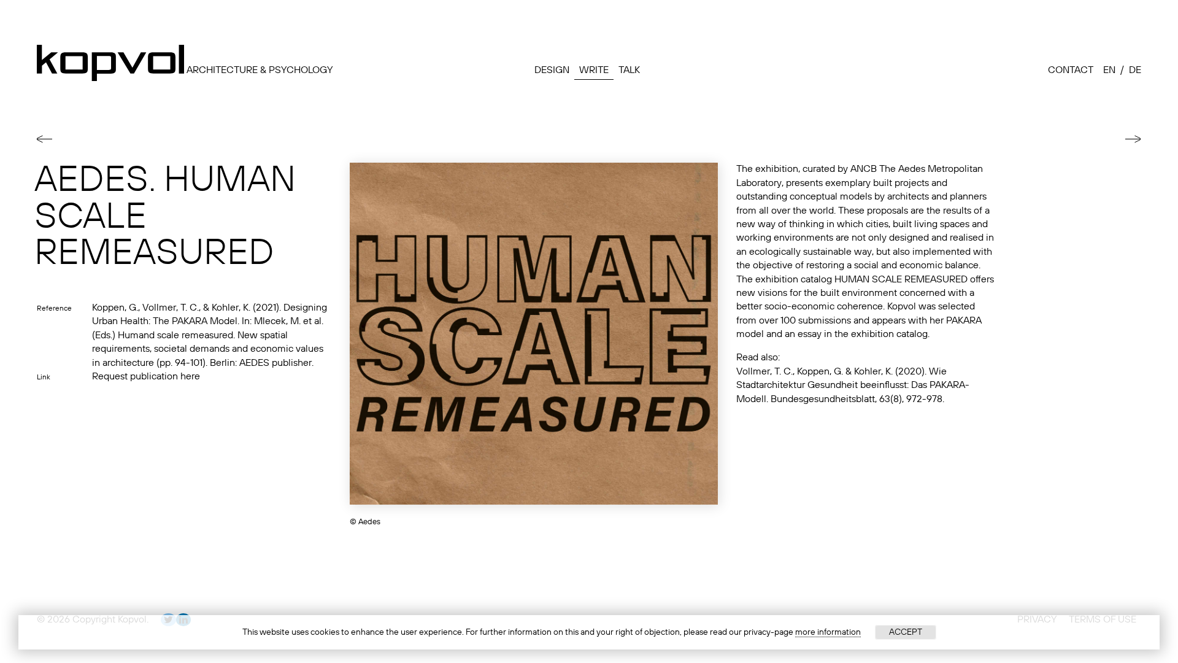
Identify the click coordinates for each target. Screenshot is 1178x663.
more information (828, 632)
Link (43, 377)
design (551, 71)
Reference (54, 308)
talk (629, 71)
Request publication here (146, 377)
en (1109, 71)
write (594, 71)
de (1135, 71)
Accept (905, 632)
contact (1070, 71)
